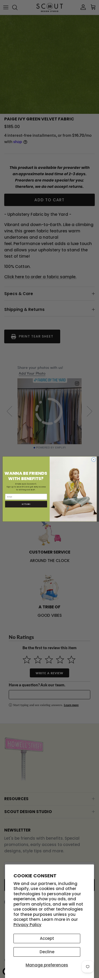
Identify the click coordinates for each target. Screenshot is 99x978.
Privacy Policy (27, 924)
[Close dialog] (93, 459)
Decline (47, 952)
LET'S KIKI (26, 504)
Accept (47, 938)
